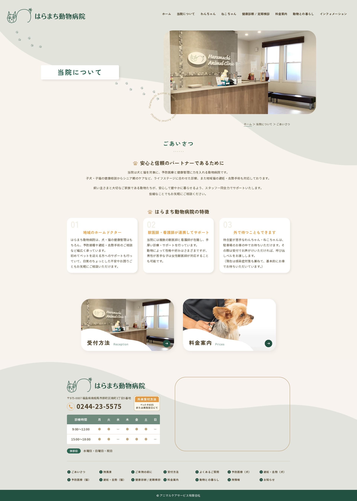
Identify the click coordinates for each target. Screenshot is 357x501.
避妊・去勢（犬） (275, 472)
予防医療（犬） (241, 472)
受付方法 (173, 472)
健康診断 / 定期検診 (256, 14)
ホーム (166, 14)
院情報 (236, 479)
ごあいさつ (78, 472)
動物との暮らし (303, 14)
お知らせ (269, 479)
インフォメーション (333, 14)
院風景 (107, 472)
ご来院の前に (143, 472)
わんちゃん (208, 14)
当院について (186, 14)
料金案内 (281, 14)
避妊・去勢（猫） (114, 479)
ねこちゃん (229, 14)
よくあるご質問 (209, 472)
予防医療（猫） (81, 479)
